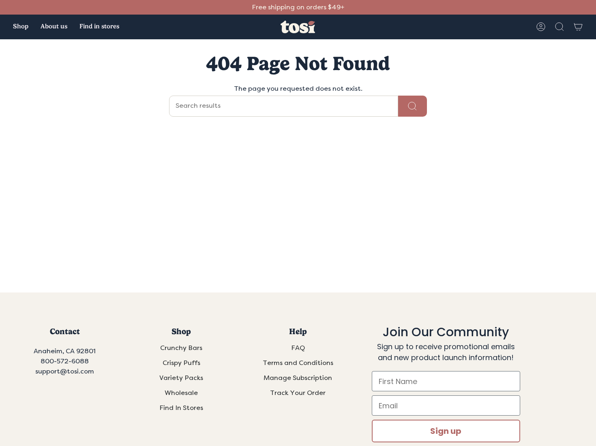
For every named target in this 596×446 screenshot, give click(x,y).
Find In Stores (181, 408)
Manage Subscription (298, 378)
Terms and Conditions (298, 363)
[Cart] (578, 27)
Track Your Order (298, 393)
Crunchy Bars (181, 348)
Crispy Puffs (181, 363)
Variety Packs (181, 378)
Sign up (445, 431)
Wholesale (181, 393)
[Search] (412, 106)
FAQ (298, 348)
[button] (20, 27)
